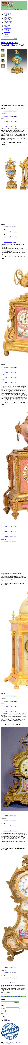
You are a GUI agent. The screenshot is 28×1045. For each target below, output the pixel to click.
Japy (14, 996)
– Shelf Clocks (7, 14)
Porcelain (24, 996)
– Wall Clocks (7, 15)
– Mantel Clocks (7, 22)
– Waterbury (6, 29)
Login (15, 111)
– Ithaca (5, 33)
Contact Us (8, 1043)
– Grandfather (7, 24)
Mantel (17, 996)
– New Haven (7, 32)
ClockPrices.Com (19, 9)
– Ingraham (6, 30)
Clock (2, 996)
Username (3, 1008)
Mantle (20, 996)
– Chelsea (6, 34)
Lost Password (7, 1020)
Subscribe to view (8, 111)
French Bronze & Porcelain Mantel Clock (13, 44)
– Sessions (6, 36)
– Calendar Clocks (8, 18)
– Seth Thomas (7, 28)
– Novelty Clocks (8, 21)
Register (5, 1019)
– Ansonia (6, 26)
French (5, 996)
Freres (8, 996)
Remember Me (5, 1013)
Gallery (11, 996)
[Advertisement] (14, 89)
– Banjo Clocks (7, 17)
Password (3, 1011)
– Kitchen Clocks (8, 19)
